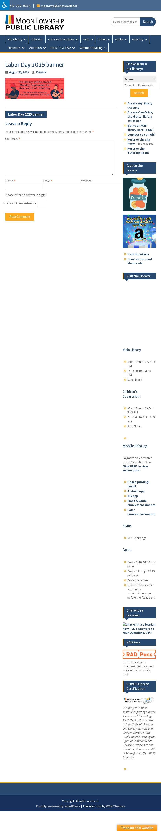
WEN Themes (115, 806)
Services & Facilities (61, 39)
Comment (12, 139)
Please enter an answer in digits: (25, 195)
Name (10, 181)
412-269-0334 (20, 6)
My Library (15, 39)
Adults (119, 39)
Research (14, 48)
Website (86, 181)
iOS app (132, 496)
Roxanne (41, 72)
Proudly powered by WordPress (58, 806)
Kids (86, 39)
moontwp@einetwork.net (59, 6)
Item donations (138, 254)
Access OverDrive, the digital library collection (140, 116)
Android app (136, 491)
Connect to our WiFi (141, 134)
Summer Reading (91, 48)
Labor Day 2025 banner (26, 114)
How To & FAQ (60, 48)
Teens (102, 39)
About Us (35, 48)
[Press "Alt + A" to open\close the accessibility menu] (5, 5)
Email (47, 181)
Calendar (37, 39)
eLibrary (137, 39)
